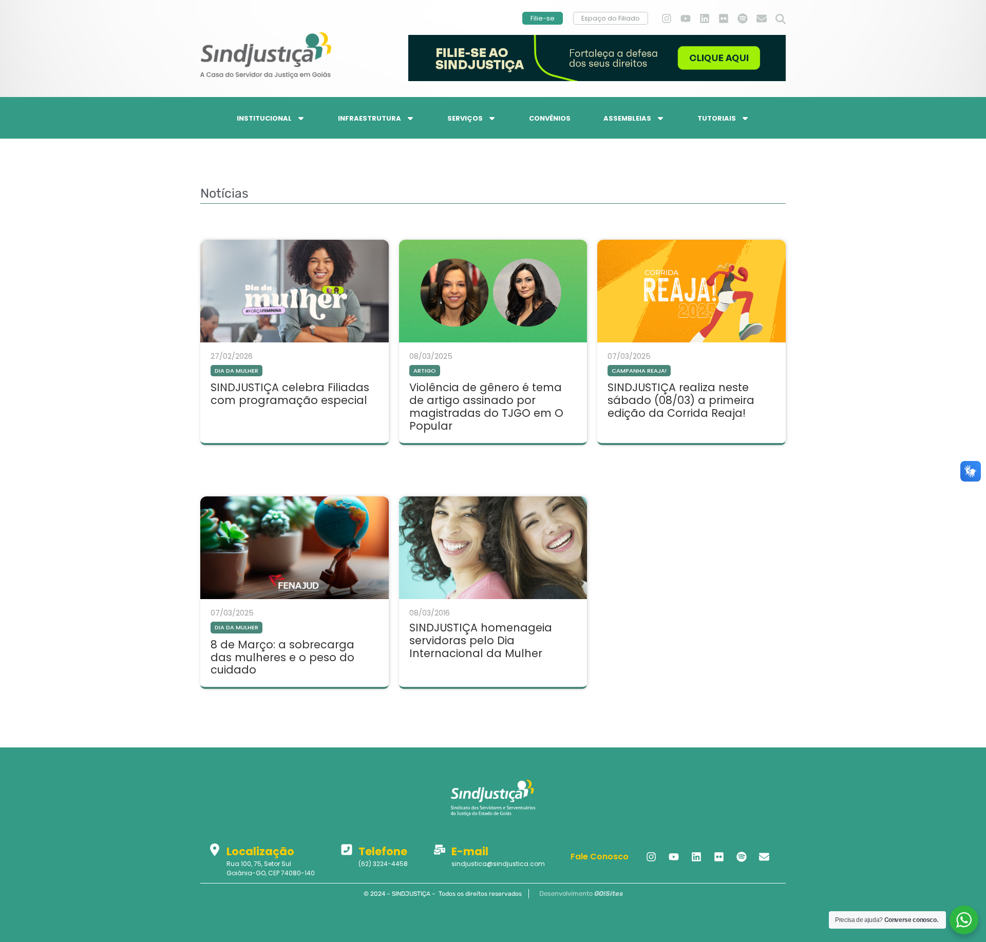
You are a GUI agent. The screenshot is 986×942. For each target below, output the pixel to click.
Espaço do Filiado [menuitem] (610, 18)
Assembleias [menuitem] (627, 118)
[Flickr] (723, 18)
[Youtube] (685, 18)
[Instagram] (666, 18)
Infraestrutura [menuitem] (369, 118)
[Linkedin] (704, 18)
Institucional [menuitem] (264, 118)
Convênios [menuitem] (550, 118)
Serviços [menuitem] (465, 118)
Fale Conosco (600, 856)
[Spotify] (742, 18)
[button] (780, 19)
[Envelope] (761, 18)
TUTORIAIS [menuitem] (716, 118)
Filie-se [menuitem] (542, 18)
